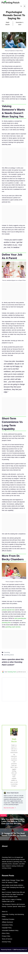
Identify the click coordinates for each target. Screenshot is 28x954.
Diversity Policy (6, 942)
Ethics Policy (5, 933)
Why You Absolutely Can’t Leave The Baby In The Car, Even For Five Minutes (13, 821)
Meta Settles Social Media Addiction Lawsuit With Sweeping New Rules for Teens (13, 887)
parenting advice (9, 655)
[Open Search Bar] (21, 6)
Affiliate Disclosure (7, 922)
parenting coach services (13, 627)
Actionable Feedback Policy (10, 930)
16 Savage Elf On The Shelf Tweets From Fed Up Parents (13, 834)
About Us (4, 911)
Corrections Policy (7, 925)
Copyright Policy (7, 927)
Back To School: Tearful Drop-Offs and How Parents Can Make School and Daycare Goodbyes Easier (13, 894)
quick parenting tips (20, 618)
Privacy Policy (6, 936)
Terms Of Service (7, 939)
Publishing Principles (8, 919)
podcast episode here (8, 610)
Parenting (7, 652)
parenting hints (6, 622)
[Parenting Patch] (10, 2)
